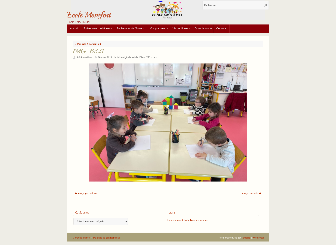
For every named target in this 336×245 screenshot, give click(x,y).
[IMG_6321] (168, 122)
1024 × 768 (144, 57)
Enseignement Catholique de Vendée (187, 220)
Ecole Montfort (88, 14)
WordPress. (259, 238)
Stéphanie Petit (84, 57)
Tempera (245, 238)
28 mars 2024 (105, 57)
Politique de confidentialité (106, 238)
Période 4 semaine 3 (88, 43)
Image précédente (88, 193)
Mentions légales (81, 238)
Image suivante (249, 193)
